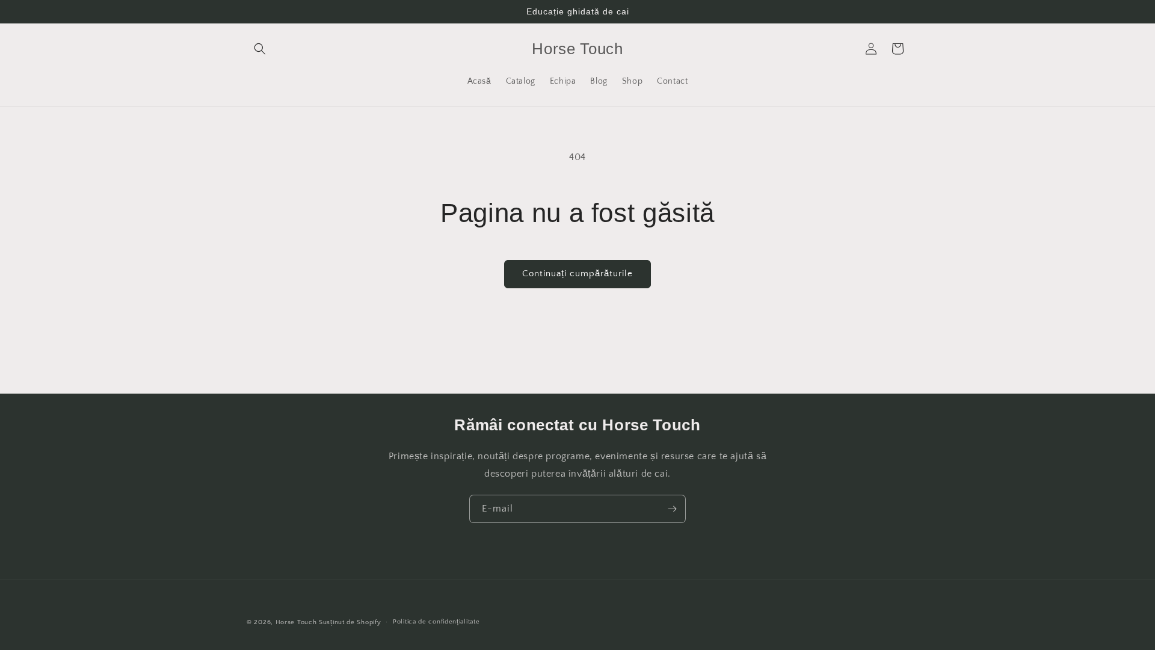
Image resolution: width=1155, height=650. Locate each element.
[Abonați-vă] (672, 509)
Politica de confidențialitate (436, 621)
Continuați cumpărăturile (577, 273)
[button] (260, 49)
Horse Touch (296, 622)
